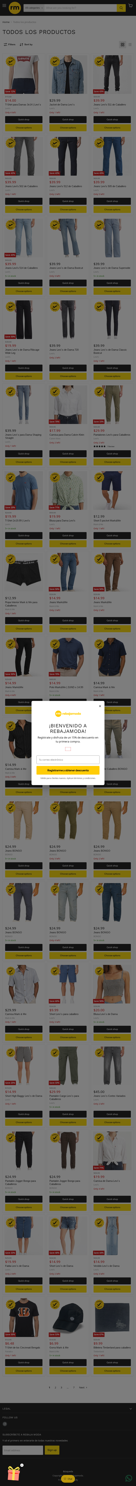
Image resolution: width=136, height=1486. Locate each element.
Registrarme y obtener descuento (68, 770)
